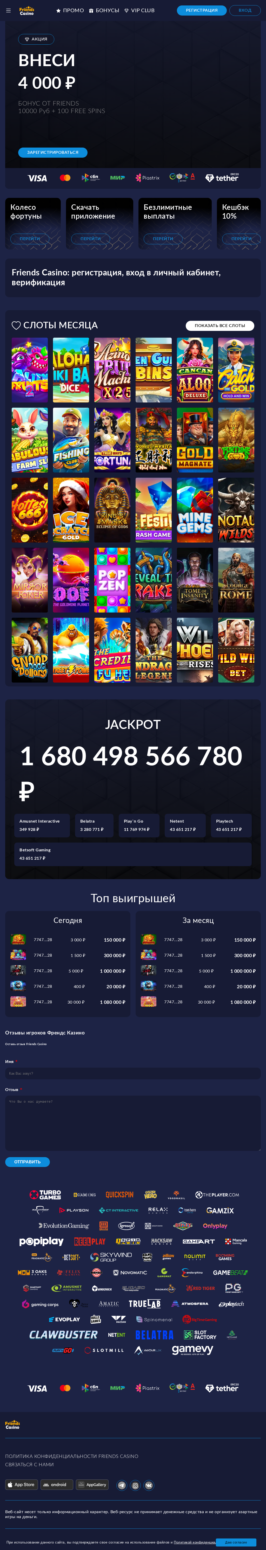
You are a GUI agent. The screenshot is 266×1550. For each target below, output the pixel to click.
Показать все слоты (220, 326)
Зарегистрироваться (52, 152)
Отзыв (11, 1090)
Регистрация (202, 10)
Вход (245, 10)
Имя (9, 1062)
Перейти (30, 239)
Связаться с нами (29, 1465)
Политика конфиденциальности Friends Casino (71, 1456)
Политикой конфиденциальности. (202, 1542)
